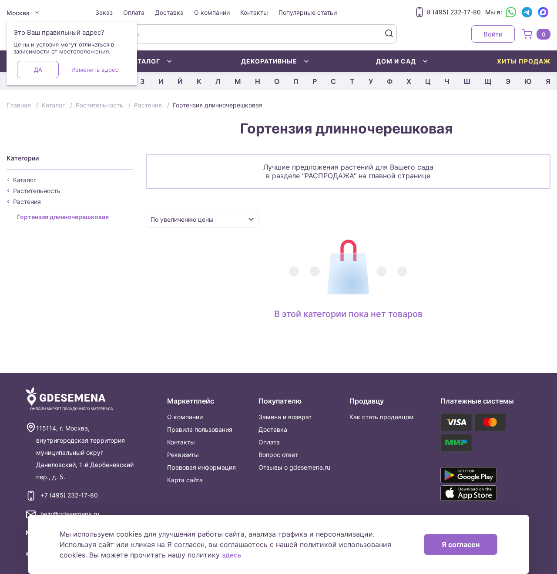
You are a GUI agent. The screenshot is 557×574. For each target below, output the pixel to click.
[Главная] (69, 399)
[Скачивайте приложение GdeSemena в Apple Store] (478, 493)
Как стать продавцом (381, 416)
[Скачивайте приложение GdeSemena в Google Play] (478, 475)
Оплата (133, 12)
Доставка (169, 12)
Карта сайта (185, 480)
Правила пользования (199, 429)
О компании (212, 12)
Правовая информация (201, 467)
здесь (232, 555)
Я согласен (461, 544)
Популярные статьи (307, 12)
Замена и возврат (285, 416)
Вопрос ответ (278, 454)
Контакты (254, 12)
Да (38, 69)
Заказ (104, 12)
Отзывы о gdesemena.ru (294, 467)
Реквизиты (183, 454)
